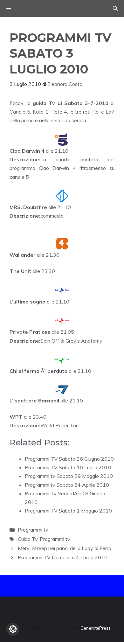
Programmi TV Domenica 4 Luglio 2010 (62, 557)
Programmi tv (33, 530)
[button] (115, 8)
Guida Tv (28, 539)
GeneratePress (95, 628)
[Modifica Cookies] (12, 629)
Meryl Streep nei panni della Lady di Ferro (64, 548)
